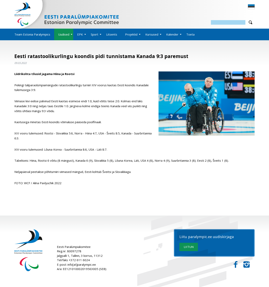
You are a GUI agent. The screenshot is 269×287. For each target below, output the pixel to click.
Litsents (111, 34)
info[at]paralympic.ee (82, 264)
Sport (94, 34)
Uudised (63, 34)
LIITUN (189, 247)
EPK (80, 34)
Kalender (172, 34)
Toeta (190, 34)
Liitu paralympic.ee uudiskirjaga (206, 237)
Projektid (131, 34)
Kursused (151, 34)
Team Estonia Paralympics (32, 34)
